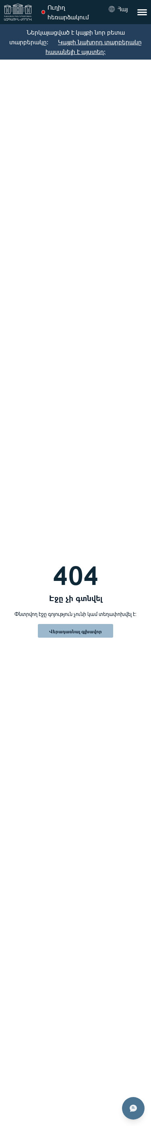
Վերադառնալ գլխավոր (75, 630)
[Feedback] (133, 1108)
